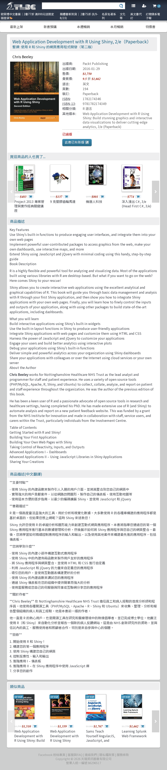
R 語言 (87, 108)
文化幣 (122, 16)
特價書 (150, 26)
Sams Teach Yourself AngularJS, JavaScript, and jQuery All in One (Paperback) (100, 740)
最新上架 (16, 26)
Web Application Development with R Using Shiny (64, 736)
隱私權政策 (106, 754)
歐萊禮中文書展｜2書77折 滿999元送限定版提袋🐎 (27, 16)
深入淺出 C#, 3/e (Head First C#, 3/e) (136, 203)
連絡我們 (91, 754)
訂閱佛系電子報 (153, 16)
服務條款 (123, 754)
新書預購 (50, 26)
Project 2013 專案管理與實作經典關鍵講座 (29, 206)
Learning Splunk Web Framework (134, 733)
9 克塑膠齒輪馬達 (63, 201)
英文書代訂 (136, 16)
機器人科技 (94, 201)
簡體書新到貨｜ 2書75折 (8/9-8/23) (79, 16)
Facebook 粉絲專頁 (51, 754)
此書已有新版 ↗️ (77, 142)
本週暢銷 (83, 26)
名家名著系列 (109, 16)
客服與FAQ (75, 754)
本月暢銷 (116, 26)
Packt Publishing (95, 63)
